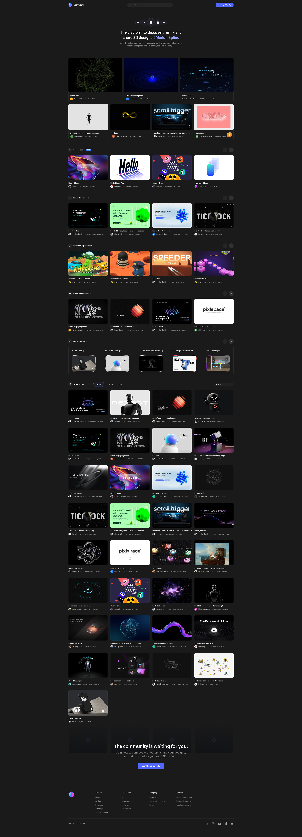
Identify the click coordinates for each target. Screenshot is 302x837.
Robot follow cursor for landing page (209, 456)
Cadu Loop (200, 133)
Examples (126, 801)
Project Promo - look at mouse (123, 681)
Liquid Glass (73, 183)
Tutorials (125, 805)
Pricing (98, 801)
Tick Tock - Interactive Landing (207, 231)
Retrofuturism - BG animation (122, 327)
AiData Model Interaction (204, 643)
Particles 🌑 (199, 493)
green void (74, 96)
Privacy (152, 805)
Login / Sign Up (226, 5)
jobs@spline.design (183, 805)
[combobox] (224, 384)
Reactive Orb (73, 231)
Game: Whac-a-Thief (119, 279)
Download (99, 805)
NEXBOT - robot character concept (84, 133)
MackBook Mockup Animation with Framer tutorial (174, 133)
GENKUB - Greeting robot (204, 418)
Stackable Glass (201, 183)
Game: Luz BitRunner (202, 279)
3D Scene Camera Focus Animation (208, 681)
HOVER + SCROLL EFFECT (204, 327)
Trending (99, 384)
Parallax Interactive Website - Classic (209, 568)
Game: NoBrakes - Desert (79, 279)
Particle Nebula (158, 606)
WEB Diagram (157, 568)
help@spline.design (183, 801)
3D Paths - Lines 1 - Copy (162, 643)
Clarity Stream (200, 531)
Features (98, 797)
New (120, 384)
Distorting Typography (77, 327)
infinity (115, 133)
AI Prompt (99, 809)
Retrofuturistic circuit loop (79, 606)
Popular (110, 384)
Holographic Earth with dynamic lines (125, 643)
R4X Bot (155, 456)
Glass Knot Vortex (75, 568)
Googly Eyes (157, 183)
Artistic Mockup (74, 718)
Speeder (156, 279)
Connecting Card (75, 643)
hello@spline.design (184, 797)
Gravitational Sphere (134, 96)
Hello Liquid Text (117, 183)
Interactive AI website (161, 231)
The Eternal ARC (75, 493)
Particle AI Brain (159, 681)
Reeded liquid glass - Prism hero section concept (130, 231)
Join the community (151, 766)
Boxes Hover (157, 327)
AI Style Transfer (101, 812)
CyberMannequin (75, 681)
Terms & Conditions (157, 801)
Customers (126, 809)
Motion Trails (187, 96)
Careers (152, 797)
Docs (124, 797)
